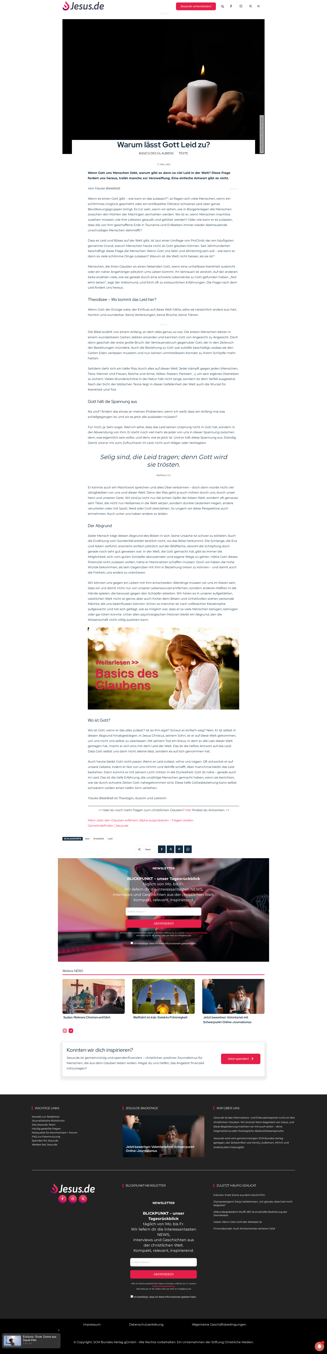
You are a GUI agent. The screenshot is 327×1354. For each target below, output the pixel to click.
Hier (188, 810)
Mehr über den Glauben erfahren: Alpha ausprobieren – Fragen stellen (140, 820)
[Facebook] (231, 6)
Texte (183, 153)
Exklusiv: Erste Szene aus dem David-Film (239, 1194)
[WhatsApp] (188, 849)
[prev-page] (64, 1030)
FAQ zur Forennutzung (46, 1136)
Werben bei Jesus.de (44, 1144)
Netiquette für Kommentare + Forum (54, 1132)
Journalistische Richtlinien (48, 1120)
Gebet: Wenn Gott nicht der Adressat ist (237, 1221)
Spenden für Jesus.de (45, 1140)
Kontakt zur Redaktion (46, 1116)
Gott (87, 838)
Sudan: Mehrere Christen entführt (87, 1017)
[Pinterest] (179, 849)
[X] (251, 6)
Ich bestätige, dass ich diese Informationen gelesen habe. (164, 943)
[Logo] (73, 1188)
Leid (110, 838)
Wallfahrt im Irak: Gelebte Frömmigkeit (160, 1017)
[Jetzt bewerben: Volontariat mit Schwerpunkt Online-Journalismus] (233, 996)
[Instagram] (241, 6)
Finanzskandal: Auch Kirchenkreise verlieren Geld (244, 1228)
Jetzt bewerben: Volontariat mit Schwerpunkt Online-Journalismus (160, 1149)
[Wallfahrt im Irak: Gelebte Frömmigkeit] (163, 996)
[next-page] (71, 1030)
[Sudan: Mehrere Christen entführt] (93, 996)
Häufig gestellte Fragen (46, 1128)
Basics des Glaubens (156, 153)
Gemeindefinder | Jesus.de (108, 825)
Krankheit (98, 838)
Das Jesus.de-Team (43, 1124)
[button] (223, 6)
